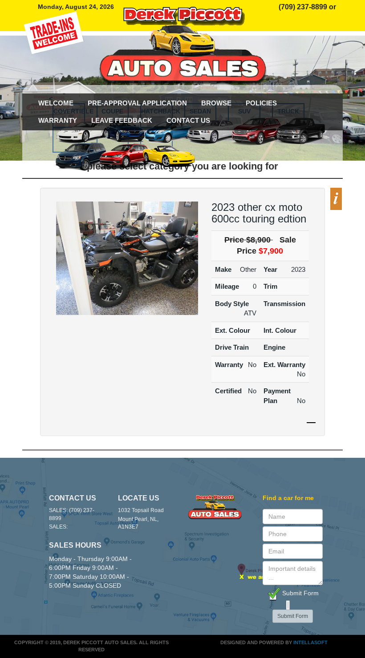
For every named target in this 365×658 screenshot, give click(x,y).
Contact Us (188, 120)
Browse (216, 103)
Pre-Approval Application (137, 103)
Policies (261, 103)
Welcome (55, 103)
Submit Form (299, 593)
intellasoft (310, 642)
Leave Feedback (121, 120)
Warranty (57, 120)
